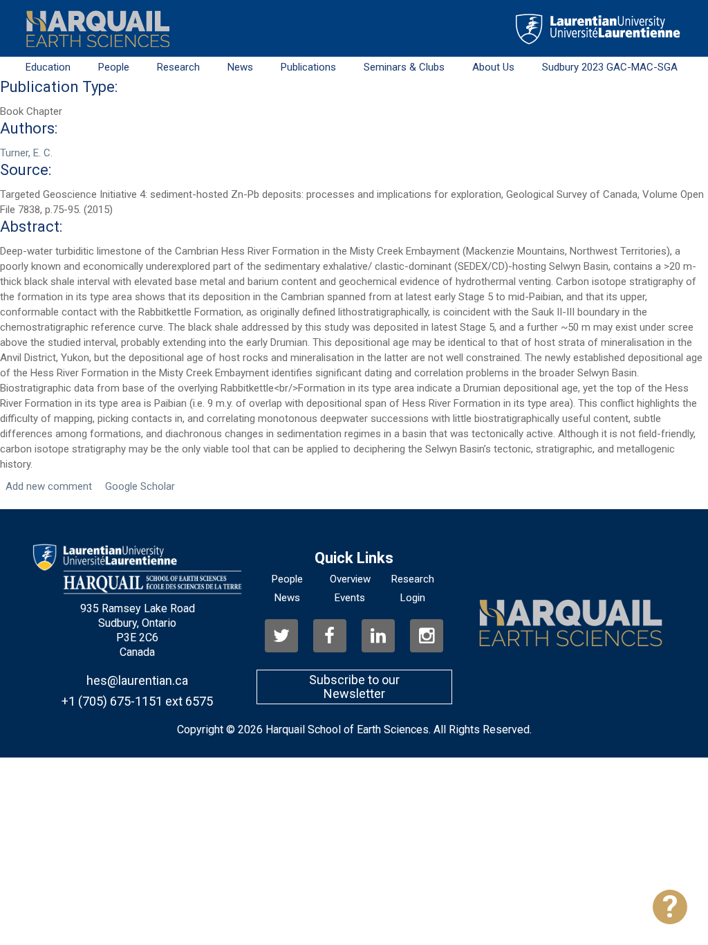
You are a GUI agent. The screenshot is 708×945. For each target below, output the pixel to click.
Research (178, 67)
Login (412, 597)
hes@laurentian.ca (137, 681)
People (113, 67)
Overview (350, 579)
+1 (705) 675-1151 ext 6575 (137, 701)
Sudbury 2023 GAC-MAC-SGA (610, 67)
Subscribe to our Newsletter (354, 686)
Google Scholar (140, 486)
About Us (493, 67)
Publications (308, 67)
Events (350, 597)
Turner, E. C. (26, 153)
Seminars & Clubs (404, 67)
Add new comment (49, 486)
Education (48, 67)
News (240, 67)
